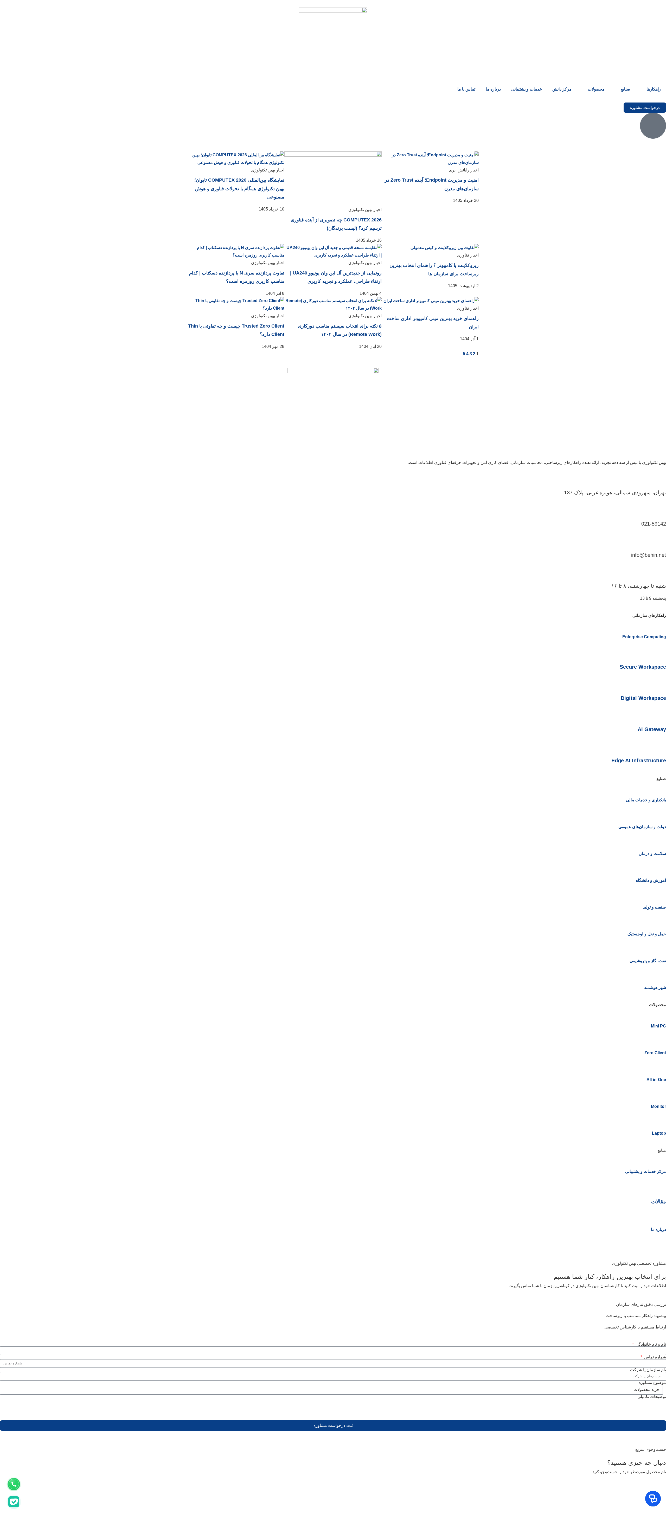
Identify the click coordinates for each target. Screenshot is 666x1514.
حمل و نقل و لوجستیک (646, 934)
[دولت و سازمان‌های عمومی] (659, 814)
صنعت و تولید (654, 907)
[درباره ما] (659, 1216)
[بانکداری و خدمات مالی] (659, 787)
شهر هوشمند (655, 987)
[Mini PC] (659, 1013)
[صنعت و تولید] (659, 894)
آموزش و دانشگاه (651, 880)
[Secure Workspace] (659, 650)
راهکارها (653, 89)
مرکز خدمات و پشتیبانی (645, 1171)
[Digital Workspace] (659, 682)
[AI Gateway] (659, 713)
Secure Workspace (643, 667)
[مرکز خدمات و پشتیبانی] (659, 1159)
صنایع (625, 89)
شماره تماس (654, 1357)
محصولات (596, 89)
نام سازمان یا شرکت (648, 1370)
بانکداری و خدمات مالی (646, 800)
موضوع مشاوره (652, 1383)
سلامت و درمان (652, 853)
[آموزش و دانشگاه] (659, 867)
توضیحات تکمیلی (651, 1397)
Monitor (658, 1106)
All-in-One (656, 1079)
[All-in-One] (659, 1067)
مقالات (658, 1201)
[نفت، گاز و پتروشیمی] (659, 948)
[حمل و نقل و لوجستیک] (659, 921)
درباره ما (493, 89)
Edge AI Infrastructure (638, 760)
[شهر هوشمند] (659, 974)
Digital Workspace (643, 698)
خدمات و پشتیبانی (526, 89)
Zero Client (655, 1053)
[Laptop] (659, 1120)
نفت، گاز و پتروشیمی (648, 961)
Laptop (659, 1133)
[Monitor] (659, 1093)
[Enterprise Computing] (659, 624)
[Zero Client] (659, 1040)
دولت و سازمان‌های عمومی (642, 827)
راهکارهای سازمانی (649, 615)
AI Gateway (652, 729)
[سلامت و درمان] (659, 840)
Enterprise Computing (644, 637)
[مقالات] (659, 1185)
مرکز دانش (562, 89)
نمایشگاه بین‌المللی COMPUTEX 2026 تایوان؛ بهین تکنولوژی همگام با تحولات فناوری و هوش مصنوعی (239, 188)
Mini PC (658, 1026)
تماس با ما (466, 89)
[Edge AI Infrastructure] (659, 744)
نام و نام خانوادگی (650, 1344)
